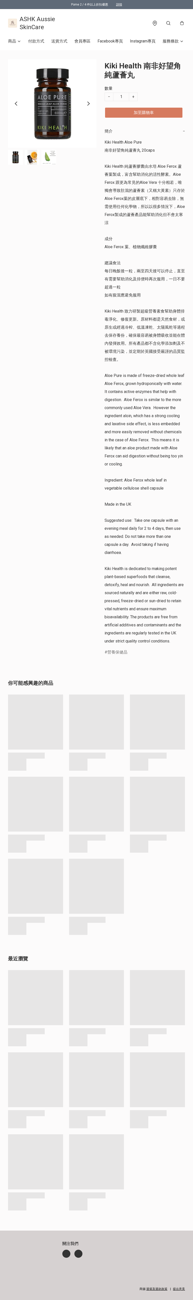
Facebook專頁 (110, 41)
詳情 (119, 4)
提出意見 (179, 1289)
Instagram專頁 (143, 41)
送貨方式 (59, 41)
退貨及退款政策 (156, 1289)
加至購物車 (144, 112)
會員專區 (82, 41)
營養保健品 (117, 652)
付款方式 (36, 41)
